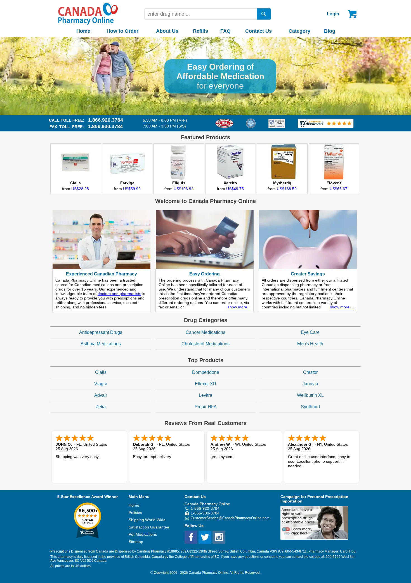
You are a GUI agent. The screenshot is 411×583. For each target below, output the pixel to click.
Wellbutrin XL (310, 395)
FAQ (225, 31)
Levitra (205, 395)
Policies (135, 512)
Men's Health (310, 343)
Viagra (100, 383)
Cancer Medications (205, 332)
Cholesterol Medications (205, 343)
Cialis (101, 372)
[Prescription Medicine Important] (314, 538)
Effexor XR (205, 383)
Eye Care (310, 332)
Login (333, 13)
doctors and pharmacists (119, 293)
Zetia (101, 406)
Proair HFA (206, 406)
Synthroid (310, 406)
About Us (167, 31)
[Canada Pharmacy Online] (88, 23)
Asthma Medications (101, 343)
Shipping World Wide (147, 520)
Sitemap (136, 541)
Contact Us (258, 31)
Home (83, 31)
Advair (100, 395)
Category (299, 31)
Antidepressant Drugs (100, 332)
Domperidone (205, 372)
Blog (329, 31)
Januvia (310, 383)
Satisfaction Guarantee (149, 527)
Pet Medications (143, 534)
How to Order (122, 31)
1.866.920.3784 (105, 120)
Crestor (310, 372)
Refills (200, 31)
